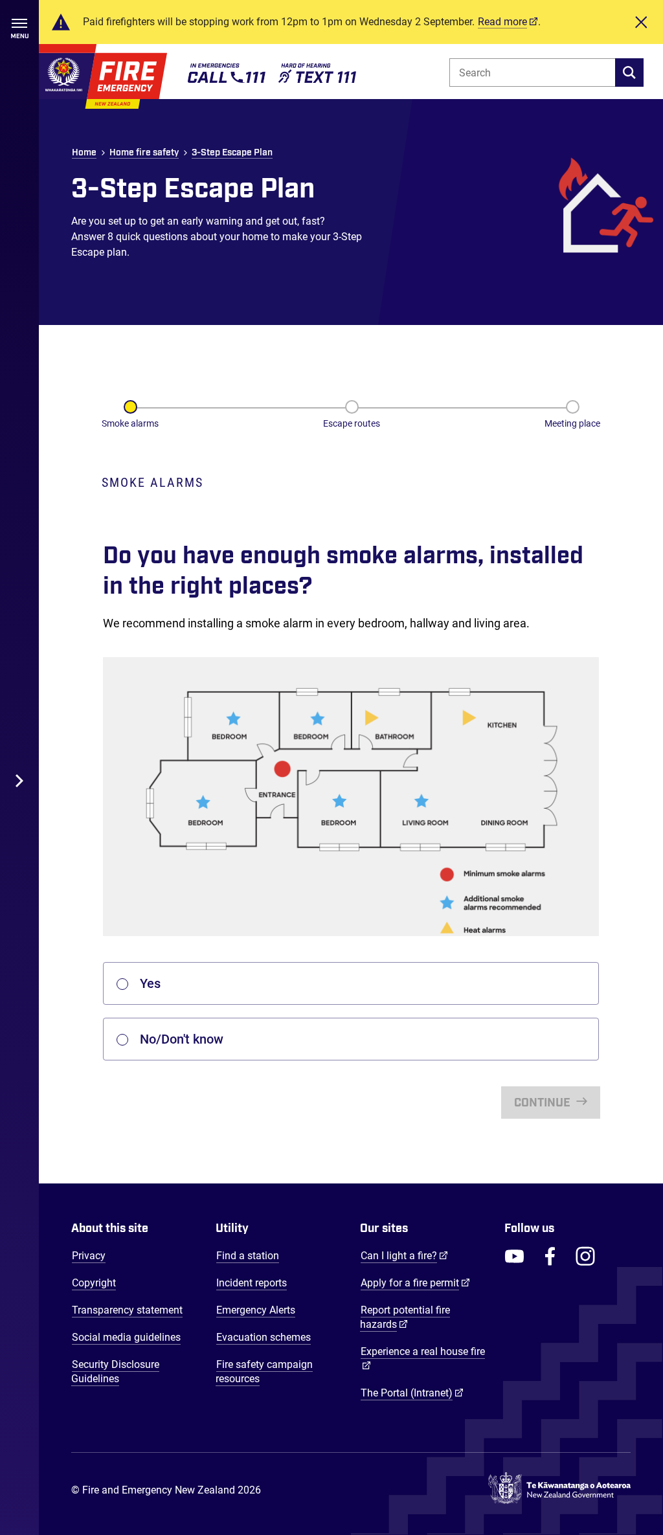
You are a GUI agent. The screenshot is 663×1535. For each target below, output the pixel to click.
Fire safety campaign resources (264, 1371)
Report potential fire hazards (405, 1317)
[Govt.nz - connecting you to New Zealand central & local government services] (559, 1490)
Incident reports (251, 1283)
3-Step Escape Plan (232, 152)
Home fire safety (144, 152)
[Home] (103, 76)
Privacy (89, 1255)
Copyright (94, 1283)
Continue (543, 1103)
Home (84, 152)
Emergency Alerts (255, 1310)
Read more (502, 22)
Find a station (247, 1255)
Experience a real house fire (423, 1351)
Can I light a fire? (404, 1255)
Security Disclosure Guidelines (115, 1371)
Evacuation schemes (263, 1337)
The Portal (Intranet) (412, 1392)
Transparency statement (127, 1310)
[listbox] (351, 983)
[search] (629, 72)
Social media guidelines (126, 1337)
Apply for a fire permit (415, 1282)
